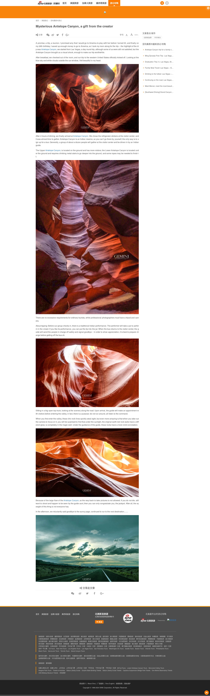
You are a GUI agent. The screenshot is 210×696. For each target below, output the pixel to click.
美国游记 (45, 20)
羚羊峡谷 (157, 37)
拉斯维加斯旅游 (44, 639)
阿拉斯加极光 (137, 646)
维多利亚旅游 (159, 641)
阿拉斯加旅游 (123, 639)
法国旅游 (168, 641)
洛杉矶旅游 (138, 636)
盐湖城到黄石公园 (44, 658)
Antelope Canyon (48, 49)
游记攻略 (114, 3)
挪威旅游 (127, 644)
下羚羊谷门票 (99, 668)
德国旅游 (82, 644)
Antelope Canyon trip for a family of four (159, 49)
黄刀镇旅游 (150, 641)
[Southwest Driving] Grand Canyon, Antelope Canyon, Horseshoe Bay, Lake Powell (159, 92)
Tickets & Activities (59, 670)
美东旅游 (84, 636)
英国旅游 (66, 644)
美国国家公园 (91, 658)
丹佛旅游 (71, 639)
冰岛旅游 (120, 644)
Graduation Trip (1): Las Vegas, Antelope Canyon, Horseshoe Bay (159, 62)
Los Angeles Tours (74, 648)
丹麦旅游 (97, 644)
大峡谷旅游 (53, 646)
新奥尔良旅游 (92, 641)
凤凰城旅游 (83, 641)
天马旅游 (170, 636)
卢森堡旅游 (150, 644)
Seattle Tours (129, 648)
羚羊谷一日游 (80, 646)
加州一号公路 (43, 648)
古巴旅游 (66, 636)
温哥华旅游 (113, 641)
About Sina (91, 683)
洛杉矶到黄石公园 (89, 656)
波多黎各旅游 (75, 636)
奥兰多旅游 (96, 639)
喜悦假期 (49, 663)
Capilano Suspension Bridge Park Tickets (136, 670)
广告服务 (100, 683)
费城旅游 (130, 636)
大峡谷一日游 (91, 646)
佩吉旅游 (132, 639)
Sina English (109, 683)
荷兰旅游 (41, 644)
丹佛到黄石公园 (160, 656)
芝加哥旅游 (62, 639)
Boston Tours (139, 648)
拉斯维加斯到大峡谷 (132, 656)
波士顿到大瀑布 (65, 656)
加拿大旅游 (87, 3)
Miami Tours (43, 651)
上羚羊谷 (62, 668)
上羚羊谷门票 (70, 668)
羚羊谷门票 (71, 646)
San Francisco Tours (101, 648)
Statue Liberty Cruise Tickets (112, 670)
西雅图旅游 (53, 639)
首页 (64, 3)
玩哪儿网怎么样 (44, 668)
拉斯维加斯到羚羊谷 (147, 656)
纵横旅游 (155, 636)
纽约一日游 (167, 646)
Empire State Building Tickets (91, 670)
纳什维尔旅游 (53, 641)
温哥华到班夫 (80, 658)
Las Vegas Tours (87, 648)
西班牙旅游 (49, 644)
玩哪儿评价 (53, 668)
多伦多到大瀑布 (54, 656)
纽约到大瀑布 (43, 656)
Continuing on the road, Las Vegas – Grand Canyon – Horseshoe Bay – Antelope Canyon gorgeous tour (159, 80)
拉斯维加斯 (148, 37)
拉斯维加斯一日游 (114, 646)
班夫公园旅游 (70, 658)
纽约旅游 (106, 636)
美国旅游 (74, 3)
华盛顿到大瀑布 (77, 656)
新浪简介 (82, 683)
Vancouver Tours (53, 651)
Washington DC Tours (116, 648)
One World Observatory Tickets (162, 670)
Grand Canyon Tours (78, 651)
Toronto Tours (65, 651)
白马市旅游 (141, 641)
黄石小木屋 (158, 644)
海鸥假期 (162, 636)
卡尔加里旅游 (123, 641)
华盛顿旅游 (122, 636)
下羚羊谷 (91, 668)
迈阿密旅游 (87, 639)
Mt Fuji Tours (121, 668)
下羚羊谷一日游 (111, 668)
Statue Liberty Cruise (73, 670)
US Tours (52, 648)
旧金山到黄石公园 (103, 656)
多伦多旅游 (132, 641)
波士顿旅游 (113, 636)
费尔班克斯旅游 (141, 639)
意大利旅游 (58, 644)
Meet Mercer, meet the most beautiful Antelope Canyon (159, 86)
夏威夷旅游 (105, 639)
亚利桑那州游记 (56, 20)
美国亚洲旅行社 (157, 646)
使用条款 (119, 683)
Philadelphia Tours (162, 648)
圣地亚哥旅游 (73, 641)
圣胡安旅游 (147, 646)
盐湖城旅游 (78, 639)
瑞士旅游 (135, 644)
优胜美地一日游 (102, 646)
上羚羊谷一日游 (81, 668)
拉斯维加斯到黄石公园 (117, 656)
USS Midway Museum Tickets (48, 673)
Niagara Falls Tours (45, 670)
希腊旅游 (104, 644)
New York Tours (61, 648)
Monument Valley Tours (156, 668)
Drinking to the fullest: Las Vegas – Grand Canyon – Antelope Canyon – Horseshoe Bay (159, 74)
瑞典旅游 (89, 644)
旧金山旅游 (147, 636)
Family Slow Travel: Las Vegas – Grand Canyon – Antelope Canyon (159, 68)
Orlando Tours (150, 648)
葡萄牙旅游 (74, 644)
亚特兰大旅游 (63, 641)
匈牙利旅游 (112, 644)
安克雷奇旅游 (43, 641)
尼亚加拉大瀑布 (44, 646)
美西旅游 (91, 636)
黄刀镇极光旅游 (127, 646)
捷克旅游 (142, 644)
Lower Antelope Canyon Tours (137, 668)
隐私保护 (127, 683)
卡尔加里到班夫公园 (58, 658)
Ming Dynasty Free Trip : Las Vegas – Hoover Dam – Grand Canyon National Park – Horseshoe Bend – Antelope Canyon (159, 55)
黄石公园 (98, 636)
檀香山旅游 (113, 639)
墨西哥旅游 (101, 3)
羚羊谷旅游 (62, 646)
